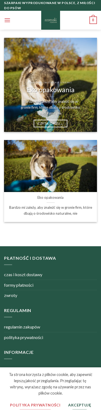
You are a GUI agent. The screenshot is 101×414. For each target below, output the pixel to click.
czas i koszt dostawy (23, 274)
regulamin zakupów (22, 326)
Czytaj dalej (50, 123)
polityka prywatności (23, 337)
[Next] (88, 85)
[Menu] (7, 20)
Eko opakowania (51, 90)
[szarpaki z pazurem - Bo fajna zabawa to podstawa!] (50, 20)
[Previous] (13, 85)
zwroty (10, 295)
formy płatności (18, 285)
